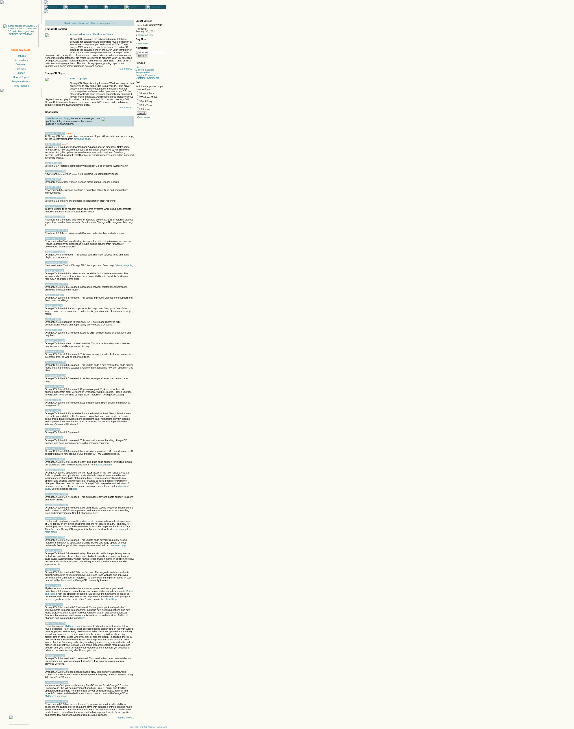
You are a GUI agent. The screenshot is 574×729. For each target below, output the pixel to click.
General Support (145, 69)
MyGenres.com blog (56, 696)
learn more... (126, 68)
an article (89, 521)
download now (145, 35)
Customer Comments (147, 77)
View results (143, 117)
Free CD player (78, 78)
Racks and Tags (60, 118)
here (74, 488)
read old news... (125, 717)
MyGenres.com (73, 626)
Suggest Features (145, 75)
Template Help (143, 72)
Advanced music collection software (91, 34)
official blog (111, 599)
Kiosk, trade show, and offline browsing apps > (89, 23)
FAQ (138, 67)
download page (82, 139)
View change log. (124, 265)
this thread (66, 580)
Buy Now (143, 43)
